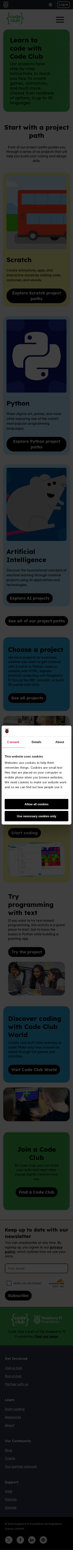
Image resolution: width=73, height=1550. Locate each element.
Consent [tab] (13, 742)
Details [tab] (37, 742)
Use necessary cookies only (36, 816)
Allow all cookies (36, 804)
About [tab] (59, 742)
